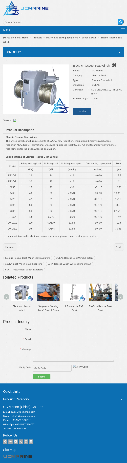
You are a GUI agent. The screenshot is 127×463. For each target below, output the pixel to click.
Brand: (76, 70)
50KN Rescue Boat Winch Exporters (24, 269)
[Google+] (10, 441)
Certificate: (78, 89)
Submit (41, 376)
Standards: (78, 85)
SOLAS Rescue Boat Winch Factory (74, 258)
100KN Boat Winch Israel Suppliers (23, 263)
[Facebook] (5, 441)
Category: (78, 75)
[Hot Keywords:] (121, 22)
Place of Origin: (81, 98)
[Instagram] (26, 441)
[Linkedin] (16, 441)
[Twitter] (21, 441)
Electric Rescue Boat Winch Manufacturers (27, 258)
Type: (76, 80)
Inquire (82, 111)
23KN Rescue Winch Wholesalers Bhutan (69, 263)
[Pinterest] (31, 441)
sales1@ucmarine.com (23, 411)
